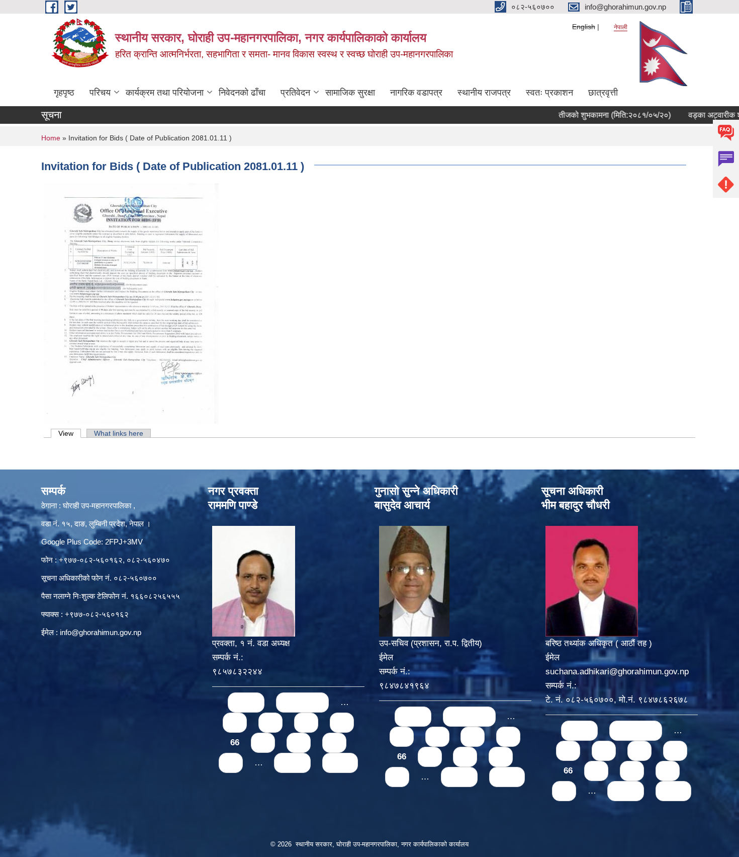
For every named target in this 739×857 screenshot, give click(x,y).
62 (234, 722)
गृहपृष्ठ (64, 93)
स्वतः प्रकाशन (549, 93)
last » (340, 762)
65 (341, 722)
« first (246, 702)
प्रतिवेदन (295, 93)
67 (262, 742)
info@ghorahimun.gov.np (100, 632)
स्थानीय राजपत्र (484, 93)
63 (270, 722)
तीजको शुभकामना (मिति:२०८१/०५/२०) (594, 115)
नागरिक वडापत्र (416, 93)
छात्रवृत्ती (603, 93)
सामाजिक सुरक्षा (350, 93)
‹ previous (302, 702)
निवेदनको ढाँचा (242, 93)
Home (50, 138)
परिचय (100, 93)
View (69, 433)
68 (298, 742)
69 (334, 742)
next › (292, 762)
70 (230, 762)
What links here (118, 433)
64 (306, 722)
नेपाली (620, 27)
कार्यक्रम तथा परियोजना (165, 93)
